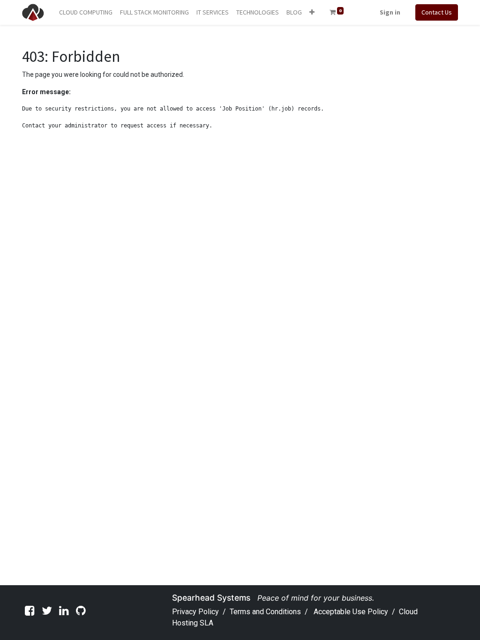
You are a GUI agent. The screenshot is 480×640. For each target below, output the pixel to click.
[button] (312, 12)
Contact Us (436, 12)
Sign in (390, 12)
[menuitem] (85, 12)
